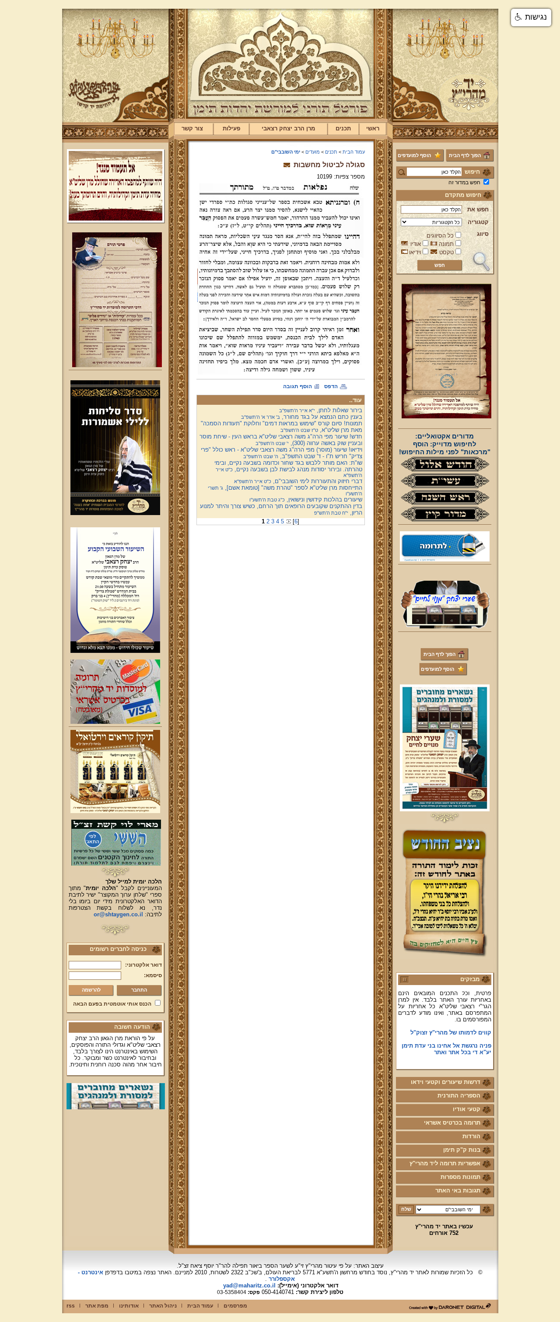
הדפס (331, 386)
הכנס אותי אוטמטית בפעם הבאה (112, 1004)
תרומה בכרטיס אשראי (452, 1122)
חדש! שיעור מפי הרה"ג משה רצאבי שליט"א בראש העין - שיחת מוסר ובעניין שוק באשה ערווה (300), (281, 439)
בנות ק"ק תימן (461, 1150)
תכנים (343, 128)
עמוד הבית (354, 151)
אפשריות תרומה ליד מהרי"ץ (445, 1163)
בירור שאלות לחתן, (320, 410)
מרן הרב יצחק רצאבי (288, 128)
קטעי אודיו (466, 1109)
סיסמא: (153, 975)
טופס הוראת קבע (469, 1051)
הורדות (471, 1136)
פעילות (231, 128)
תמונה (446, 244)
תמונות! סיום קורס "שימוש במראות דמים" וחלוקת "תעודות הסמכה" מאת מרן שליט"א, (281, 426)
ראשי (372, 128)
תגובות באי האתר (457, 1190)
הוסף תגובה (297, 386)
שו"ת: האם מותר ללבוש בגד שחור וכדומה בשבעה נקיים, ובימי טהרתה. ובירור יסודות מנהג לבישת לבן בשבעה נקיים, (288, 468)
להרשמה (91, 989)
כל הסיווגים (440, 235)
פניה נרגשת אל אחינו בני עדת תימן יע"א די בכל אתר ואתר (446, 1034)
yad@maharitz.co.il (249, 1285)
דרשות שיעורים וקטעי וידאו (445, 1082)
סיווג (483, 234)
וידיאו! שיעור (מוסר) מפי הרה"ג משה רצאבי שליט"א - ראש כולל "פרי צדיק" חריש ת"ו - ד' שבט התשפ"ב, (281, 452)
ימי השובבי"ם (285, 151)
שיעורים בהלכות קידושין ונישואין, (305, 499)
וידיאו (415, 252)
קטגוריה (478, 222)
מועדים (312, 151)
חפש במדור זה (464, 182)
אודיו (415, 244)
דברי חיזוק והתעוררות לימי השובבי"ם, (298, 481)
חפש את (478, 209)
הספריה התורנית (459, 1095)
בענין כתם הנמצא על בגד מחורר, (301, 417)
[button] (531, 17)
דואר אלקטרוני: (143, 965)
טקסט (446, 252)
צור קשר (192, 128)
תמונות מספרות (460, 1177)
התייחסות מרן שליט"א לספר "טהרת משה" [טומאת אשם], (285, 490)
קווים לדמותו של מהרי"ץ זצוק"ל (450, 1018)
